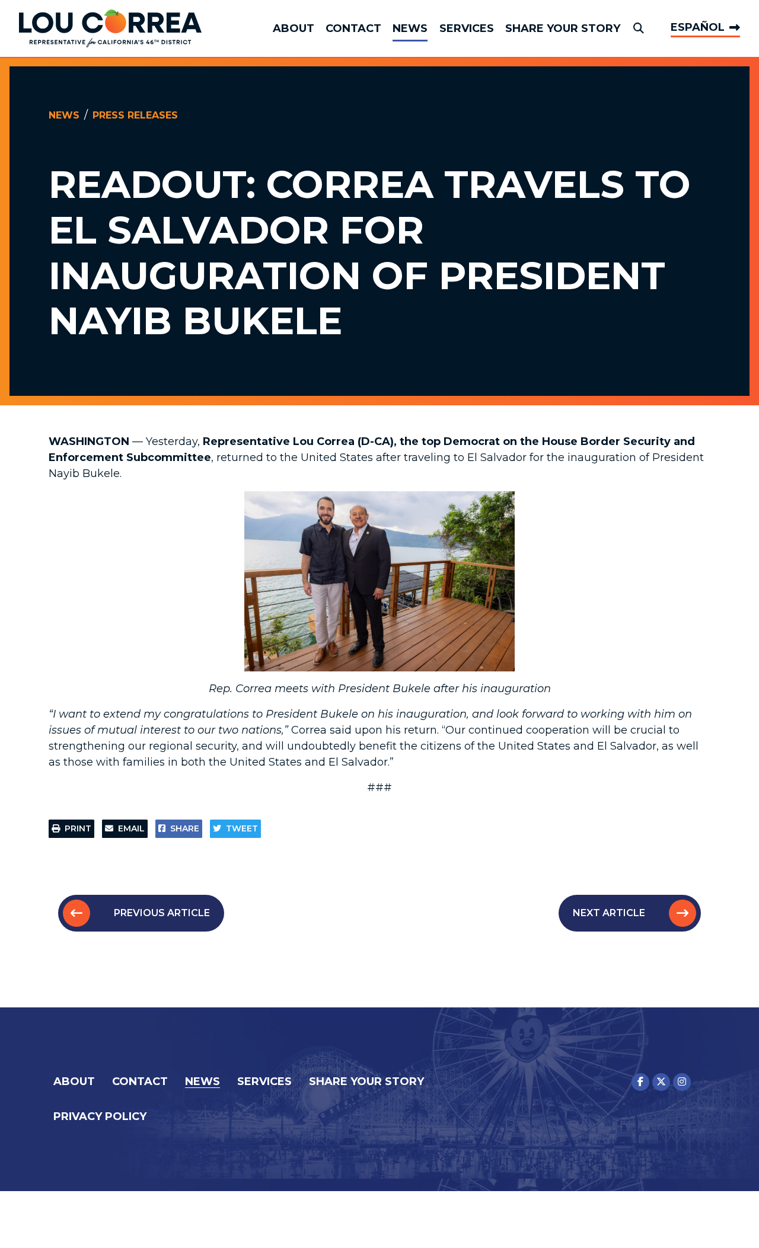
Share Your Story (562, 28)
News (410, 28)
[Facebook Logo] (640, 1082)
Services (466, 28)
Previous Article (162, 913)
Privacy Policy (99, 1116)
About (293, 28)
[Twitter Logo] (661, 1082)
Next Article (609, 913)
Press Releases (135, 115)
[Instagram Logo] (682, 1082)
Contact (353, 28)
